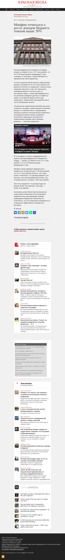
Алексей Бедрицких (26, 407)
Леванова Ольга (25, 444)
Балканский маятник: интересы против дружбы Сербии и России (33, 292)
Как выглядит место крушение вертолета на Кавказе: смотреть (32, 505)
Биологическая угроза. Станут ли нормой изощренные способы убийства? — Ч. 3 (33, 322)
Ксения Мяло (24, 304)
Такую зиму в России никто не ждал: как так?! (34, 500)
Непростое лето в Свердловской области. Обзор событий (33, 419)
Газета (47, 9)
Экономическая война (23, 15)
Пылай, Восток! (26, 280)
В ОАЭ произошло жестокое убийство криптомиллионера (34, 521)
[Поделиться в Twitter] (26, 212)
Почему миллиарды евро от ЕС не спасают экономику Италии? (33, 460)
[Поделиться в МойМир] (34, 212)
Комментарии (39, 9)
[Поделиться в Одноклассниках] (23, 212)
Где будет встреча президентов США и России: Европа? (35, 495)
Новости (12, 9)
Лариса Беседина (25, 318)
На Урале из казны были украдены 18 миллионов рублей (34, 510)
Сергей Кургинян (25, 251)
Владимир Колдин (25, 289)
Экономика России (21, 16)
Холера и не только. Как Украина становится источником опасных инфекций (33, 394)
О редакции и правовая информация (13, 549)
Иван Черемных (25, 416)
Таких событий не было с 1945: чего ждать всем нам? (34, 526)
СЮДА (23, 552)
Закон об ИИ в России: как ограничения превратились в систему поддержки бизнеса (32, 472)
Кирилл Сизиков (25, 427)
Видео (18, 9)
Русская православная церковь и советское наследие (33, 306)
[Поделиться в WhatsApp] (30, 212)
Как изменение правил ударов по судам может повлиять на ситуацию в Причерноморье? (34, 431)
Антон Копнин (25, 457)
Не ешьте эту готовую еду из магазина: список (31, 515)
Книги (52, 9)
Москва (18, 208)
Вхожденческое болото (29, 253)
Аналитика (25, 9)
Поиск (57, 9)
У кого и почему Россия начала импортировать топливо (32, 410)
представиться (20, 231)
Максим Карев (24, 278)
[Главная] (32, 4)
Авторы (32, 9)
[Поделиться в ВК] (15, 212)
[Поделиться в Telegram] (19, 212)
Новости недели (25, 264)
